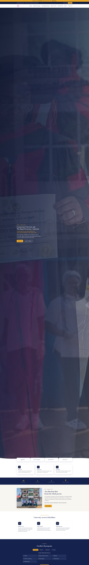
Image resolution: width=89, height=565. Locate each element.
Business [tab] (41, 549)
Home (31, 5)
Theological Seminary (46, 5)
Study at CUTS (53, 5)
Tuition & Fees (60, 5)
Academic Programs (36, 5)
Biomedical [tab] (35, 549)
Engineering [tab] (47, 549)
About (65, 5)
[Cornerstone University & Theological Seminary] (18, 6)
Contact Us (70, 5)
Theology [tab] (53, 549)
